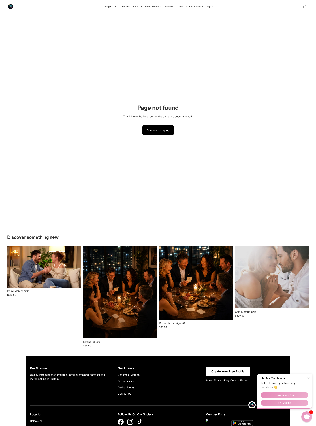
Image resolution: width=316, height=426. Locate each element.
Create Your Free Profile (227, 371)
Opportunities (126, 381)
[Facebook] (121, 422)
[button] (306, 416)
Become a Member (129, 374)
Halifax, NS (36, 420)
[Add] (75, 282)
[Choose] (151, 332)
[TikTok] (140, 422)
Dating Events (126, 387)
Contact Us (124, 393)
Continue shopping (158, 130)
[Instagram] (130, 422)
